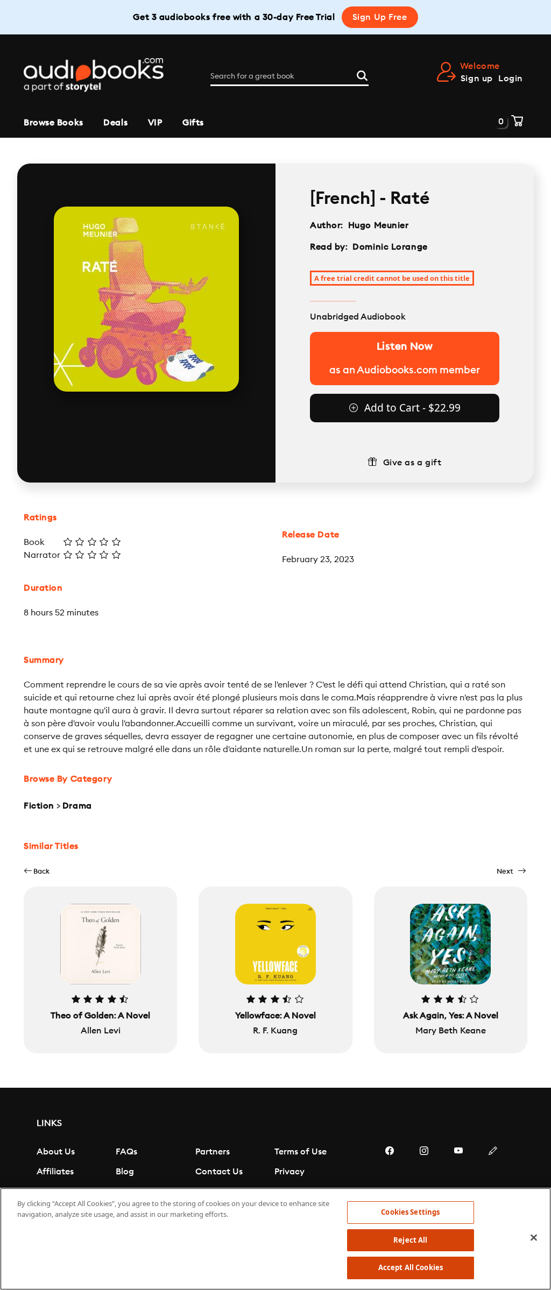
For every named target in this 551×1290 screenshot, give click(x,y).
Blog (125, 1171)
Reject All (410, 1240)
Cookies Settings (410, 1212)
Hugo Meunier (378, 225)
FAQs (126, 1151)
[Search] (362, 74)
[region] (275, 1239)
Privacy (289, 1171)
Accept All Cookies (410, 1267)
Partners (212, 1151)
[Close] (534, 1238)
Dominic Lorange (389, 247)
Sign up (477, 78)
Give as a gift (412, 462)
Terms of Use (300, 1151)
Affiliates (55, 1171)
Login (510, 78)
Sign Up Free (379, 17)
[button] (37, 871)
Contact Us (219, 1171)
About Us (56, 1151)
